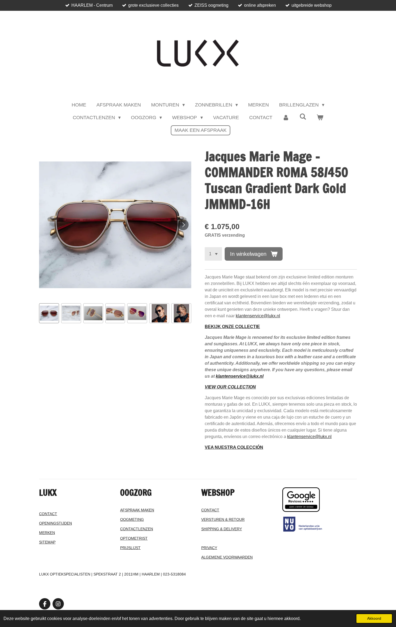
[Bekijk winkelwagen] (320, 118)
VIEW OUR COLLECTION (230, 387)
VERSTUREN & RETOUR (223, 519)
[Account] (286, 118)
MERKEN (47, 532)
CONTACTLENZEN (136, 529)
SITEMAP (47, 542)
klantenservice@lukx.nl (258, 316)
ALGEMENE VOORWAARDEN (227, 557)
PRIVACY (209, 548)
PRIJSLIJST (130, 548)
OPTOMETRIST (134, 538)
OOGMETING (132, 519)
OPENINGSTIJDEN (55, 523)
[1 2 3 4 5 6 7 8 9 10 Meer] (213, 254)
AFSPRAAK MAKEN (137, 510)
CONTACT (48, 514)
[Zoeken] (303, 117)
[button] (49, 313)
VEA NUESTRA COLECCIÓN (234, 447)
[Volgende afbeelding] (183, 224)
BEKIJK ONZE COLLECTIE (232, 326)
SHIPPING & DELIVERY (221, 529)
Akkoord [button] (374, 618)
